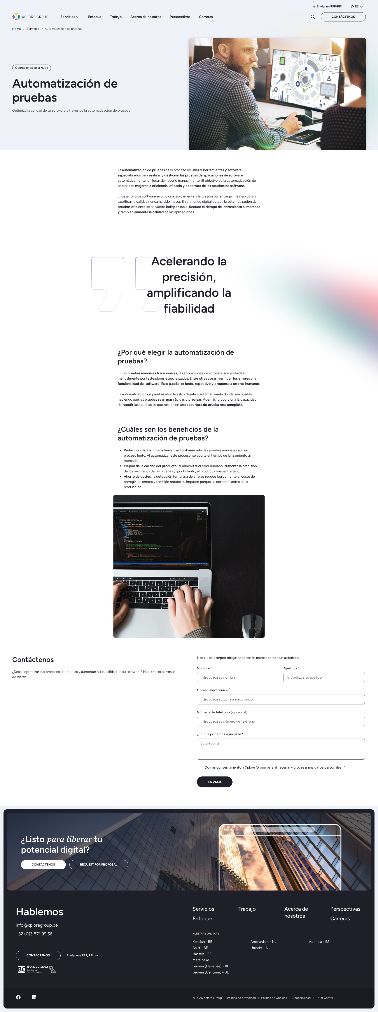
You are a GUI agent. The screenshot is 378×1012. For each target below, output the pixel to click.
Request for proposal (98, 864)
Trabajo (116, 17)
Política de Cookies (274, 998)
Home (16, 29)
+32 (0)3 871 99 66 (34, 933)
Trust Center (324, 998)
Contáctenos (343, 17)
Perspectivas (180, 17)
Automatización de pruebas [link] (63, 29)
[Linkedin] (34, 999)
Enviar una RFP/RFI (80, 955)
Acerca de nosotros (145, 17)
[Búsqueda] (313, 16)
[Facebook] (18, 999)
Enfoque (94, 17)
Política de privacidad (241, 998)
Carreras (206, 17)
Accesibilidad (301, 998)
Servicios (67, 17)
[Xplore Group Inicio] (30, 16)
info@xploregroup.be (37, 925)
